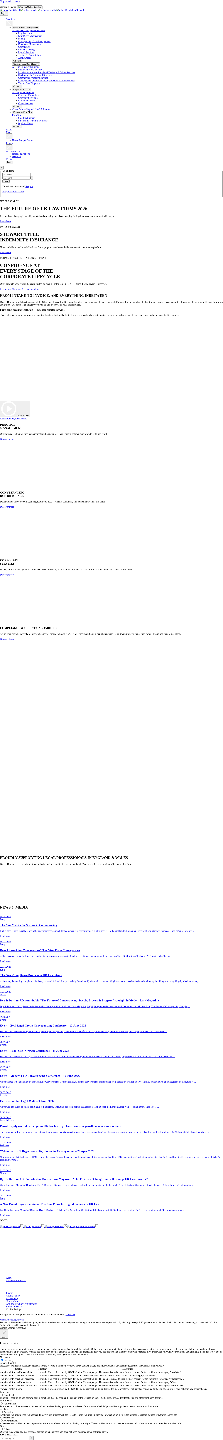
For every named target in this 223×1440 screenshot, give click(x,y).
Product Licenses (14, 1306)
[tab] (29, 7)
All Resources (13, 151)
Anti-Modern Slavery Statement (21, 1304)
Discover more (7, 439)
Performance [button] (6, 1400)
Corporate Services (21, 89)
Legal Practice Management (25, 27)
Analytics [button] (4, 1409)
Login (9, 162)
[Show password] (31, 177)
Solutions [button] (10, 19)
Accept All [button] (21, 1328)
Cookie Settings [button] (13, 1309)
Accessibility (12, 1298)
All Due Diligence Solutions (25, 67)
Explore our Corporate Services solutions (19, 289)
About (9, 129)
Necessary (9, 1360)
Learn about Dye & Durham (13, 418)
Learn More (5, 221)
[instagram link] (2, 1287)
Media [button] (9, 132)
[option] (29, 7)
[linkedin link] (7, 1287)
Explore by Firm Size (22, 112)
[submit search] (31, 1438)
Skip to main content (10, 1)
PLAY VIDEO (22, 416)
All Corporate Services (23, 92)
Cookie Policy (13, 1295)
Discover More (7, 574)
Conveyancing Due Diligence (26, 64)
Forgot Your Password (13, 191)
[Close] (9, 23)
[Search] (4, 13)
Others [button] (3, 1426)
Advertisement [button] (7, 1417)
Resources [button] (11, 143)
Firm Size (16, 115)
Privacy (9, 1293)
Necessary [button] (5, 1357)
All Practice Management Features (28, 30)
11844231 (70, 1314)
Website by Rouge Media (12, 1319)
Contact (10, 159)
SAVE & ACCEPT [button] (9, 1434)
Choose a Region (8, 7)
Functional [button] (5, 1392)
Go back (17, 61)
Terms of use (12, 1301)
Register (29, 186)
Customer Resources (16, 1280)
